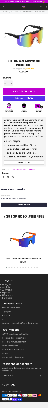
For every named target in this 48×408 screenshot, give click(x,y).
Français (6, 284)
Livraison (6, 353)
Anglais (6, 287)
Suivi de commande (11, 307)
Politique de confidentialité (14, 338)
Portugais (7, 298)
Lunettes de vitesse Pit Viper (24, 170)
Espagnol (6, 292)
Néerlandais (8, 295)
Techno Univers (15, 391)
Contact (6, 315)
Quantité (7, 78)
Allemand (7, 289)
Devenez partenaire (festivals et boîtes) (20, 323)
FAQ (4, 319)
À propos (6, 311)
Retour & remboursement (14, 342)
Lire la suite (24, 162)
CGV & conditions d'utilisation (15, 334)
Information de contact (13, 349)
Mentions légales (10, 345)
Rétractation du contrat (13, 357)
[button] (24, 69)
